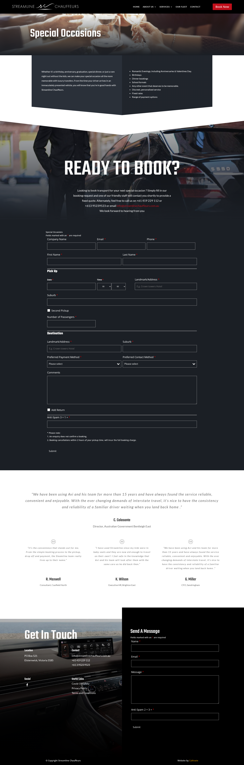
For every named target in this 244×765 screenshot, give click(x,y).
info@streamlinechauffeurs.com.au (138, 205)
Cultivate (193, 760)
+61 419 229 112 (81, 660)
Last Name (130, 254)
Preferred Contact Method (139, 357)
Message (137, 672)
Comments (53, 372)
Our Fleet (181, 7)
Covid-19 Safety (80, 683)
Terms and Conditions (84, 692)
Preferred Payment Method (64, 357)
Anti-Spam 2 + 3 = (142, 709)
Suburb (52, 295)
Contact (195, 7)
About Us (148, 7)
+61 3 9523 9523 (81, 664)
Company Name (56, 239)
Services (165, 7)
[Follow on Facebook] (27, 685)
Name (135, 641)
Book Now (222, 7)
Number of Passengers (62, 317)
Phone (152, 239)
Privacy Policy (79, 688)
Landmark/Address (147, 279)
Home (136, 7)
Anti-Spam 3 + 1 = (58, 417)
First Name (54, 254)
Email (101, 239)
